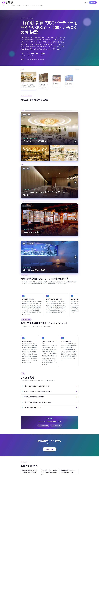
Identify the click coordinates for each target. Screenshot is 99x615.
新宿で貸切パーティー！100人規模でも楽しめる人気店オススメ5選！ (49, 472)
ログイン (85, 2)
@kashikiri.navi (44, 425)
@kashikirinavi (57, 425)
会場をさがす (49, 449)
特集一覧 (8, 5)
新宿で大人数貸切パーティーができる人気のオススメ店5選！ (69, 471)
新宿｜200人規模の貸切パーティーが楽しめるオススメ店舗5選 (30, 471)
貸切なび (3, 5)
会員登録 (93, 2)
